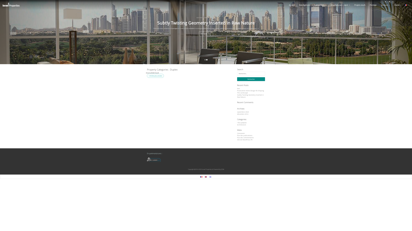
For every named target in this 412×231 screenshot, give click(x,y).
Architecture (241, 125)
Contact (397, 5)
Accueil (292, 5)
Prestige (373, 5)
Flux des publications (244, 135)
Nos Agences (304, 5)
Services (384, 5)
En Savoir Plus (140, 34)
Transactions (319, 5)
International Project (339, 5)
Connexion (241, 133)
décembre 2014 (242, 114)
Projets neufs (359, 5)
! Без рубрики (242, 123)
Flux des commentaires (245, 138)
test (238, 88)
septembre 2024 (243, 112)
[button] (381, 32)
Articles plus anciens (155, 76)
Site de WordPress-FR (244, 140)
